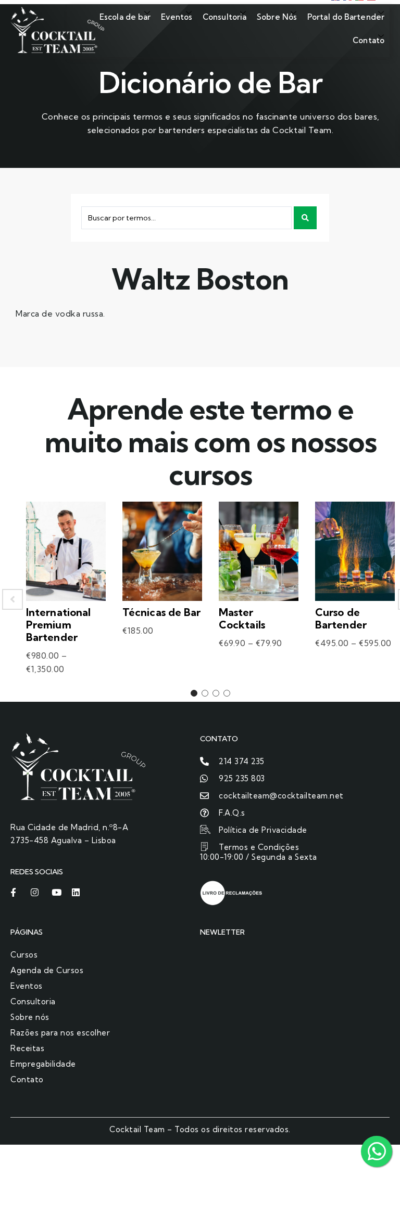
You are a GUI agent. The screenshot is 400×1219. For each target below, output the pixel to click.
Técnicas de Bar (161, 612)
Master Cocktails (242, 618)
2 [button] (205, 693)
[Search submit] (305, 217)
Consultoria (224, 17)
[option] (66, 599)
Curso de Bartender (341, 618)
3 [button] (216, 693)
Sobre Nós (277, 17)
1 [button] (194, 693)
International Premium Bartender (58, 625)
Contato (368, 40)
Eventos (176, 17)
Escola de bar (125, 17)
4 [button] (226, 693)
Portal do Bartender (345, 17)
